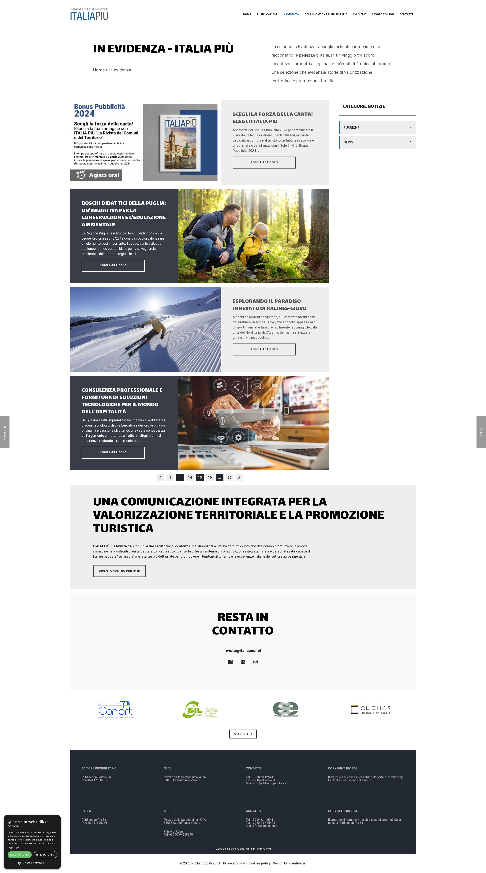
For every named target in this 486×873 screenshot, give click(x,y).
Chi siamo (360, 14)
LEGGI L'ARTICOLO (264, 162)
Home (247, 14)
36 (229, 477)
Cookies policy (259, 863)
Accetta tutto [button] (19, 854)
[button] (32, 863)
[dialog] (32, 842)
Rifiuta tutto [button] (45, 854)
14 (190, 477)
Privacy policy (234, 863)
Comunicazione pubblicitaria (326, 14)
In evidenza (291, 14)
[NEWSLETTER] (10, 432)
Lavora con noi (383, 14)
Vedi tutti (243, 734)
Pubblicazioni (267, 14)
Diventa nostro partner (119, 571)
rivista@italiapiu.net (242, 650)
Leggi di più (14, 847)
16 (210, 477)
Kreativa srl (297, 863)
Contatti (406, 14)
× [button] (56, 819)
